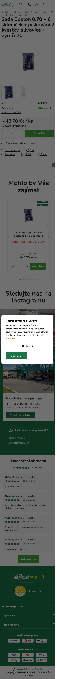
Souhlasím (16, 356)
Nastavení (27, 346)
